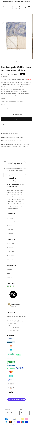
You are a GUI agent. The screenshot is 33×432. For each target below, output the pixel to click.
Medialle (9, 277)
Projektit (9, 269)
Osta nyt (16, 119)
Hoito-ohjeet (10, 255)
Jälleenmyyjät (10, 259)
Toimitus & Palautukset (13, 244)
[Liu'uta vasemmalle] (13, 62)
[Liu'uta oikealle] (20, 62)
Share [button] (5, 125)
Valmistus (9, 226)
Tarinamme (10, 218)
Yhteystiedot (10, 233)
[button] (3, 7)
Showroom (10, 229)
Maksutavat (10, 248)
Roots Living (19, 425)
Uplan (8, 273)
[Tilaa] (25, 175)
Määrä (3, 105)
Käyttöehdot (10, 251)
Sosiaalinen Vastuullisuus (14, 222)
